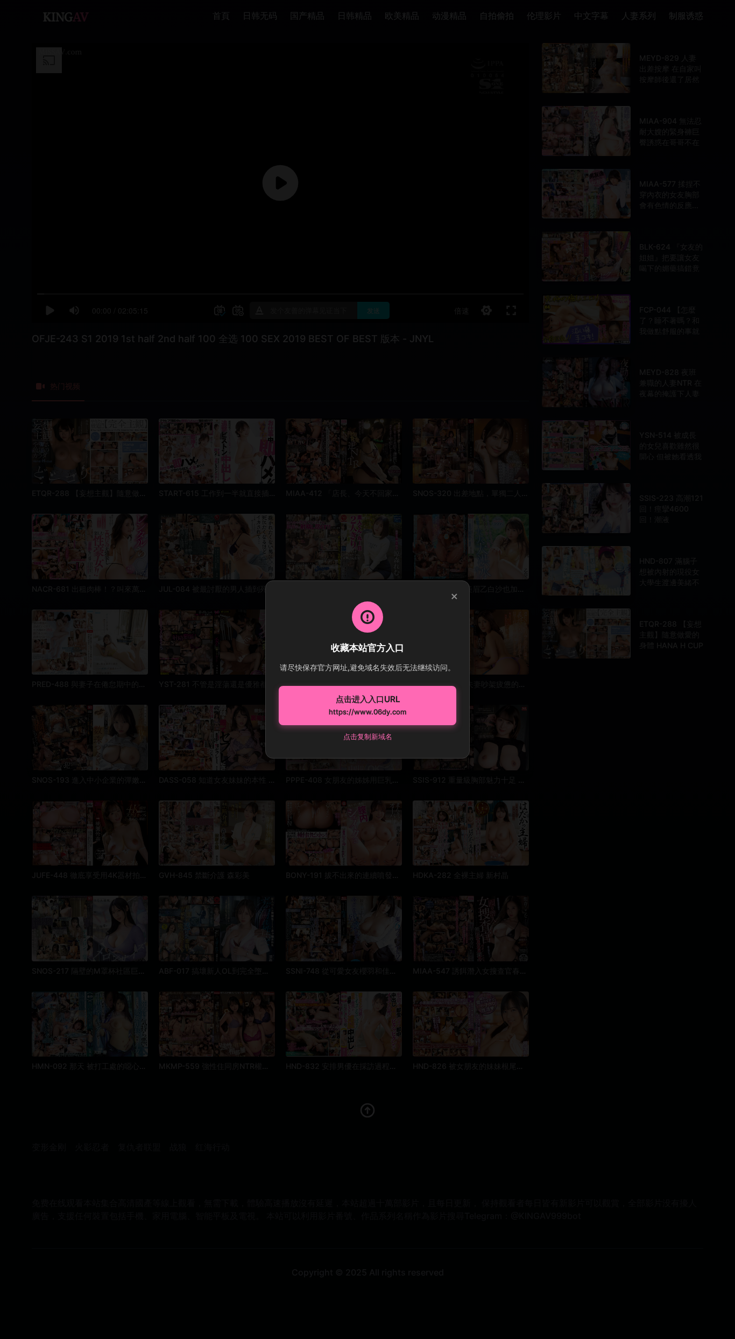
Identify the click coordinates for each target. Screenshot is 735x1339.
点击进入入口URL (367, 705)
